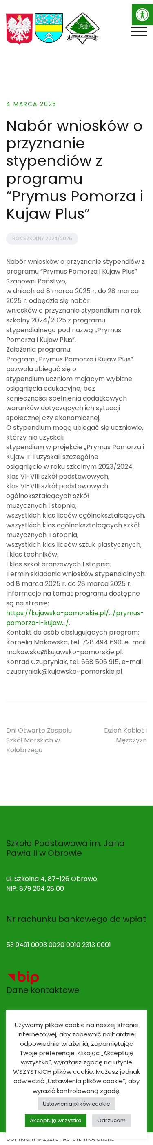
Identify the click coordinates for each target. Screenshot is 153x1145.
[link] (142, 14)
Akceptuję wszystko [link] (56, 1120)
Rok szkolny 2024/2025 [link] (42, 238)
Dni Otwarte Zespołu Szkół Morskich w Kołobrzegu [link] (39, 740)
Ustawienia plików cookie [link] (76, 1104)
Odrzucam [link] (111, 1120)
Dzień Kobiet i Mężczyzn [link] (125, 735)
